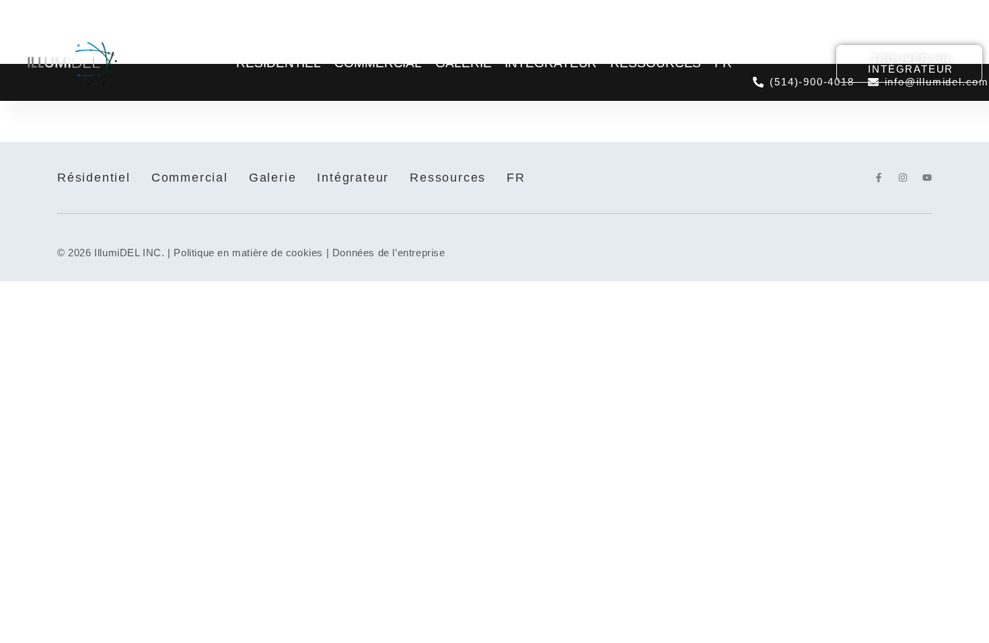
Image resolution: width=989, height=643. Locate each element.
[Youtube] (927, 177)
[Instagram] (903, 177)
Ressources (655, 63)
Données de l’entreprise (388, 252)
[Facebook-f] (878, 177)
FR (723, 63)
